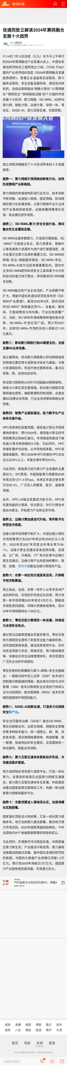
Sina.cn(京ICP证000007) (25, 1052)
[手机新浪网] (5, 4)
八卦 (18, 1030)
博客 (38, 1024)
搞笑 (8, 1030)
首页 (15, 1043)
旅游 (38, 1030)
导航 (27, 1043)
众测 (59, 1030)
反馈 (39, 1043)
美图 (28, 1024)
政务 (59, 1024)
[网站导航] (63, 4)
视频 (8, 1024)
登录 (52, 1043)
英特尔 (22, 566)
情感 (28, 1030)
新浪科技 (19, 4)
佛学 (49, 1030)
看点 (49, 1024)
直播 (18, 1024)
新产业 (13, 712)
